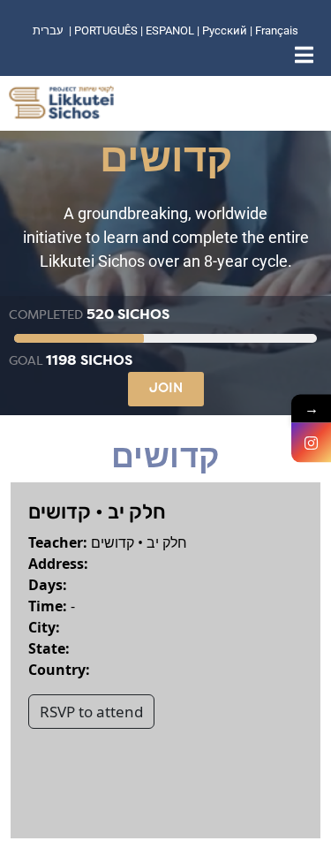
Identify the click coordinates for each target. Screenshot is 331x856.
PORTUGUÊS (106, 30)
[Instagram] (311, 442)
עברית (48, 30)
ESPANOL (170, 30)
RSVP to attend (91, 711)
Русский (226, 30)
